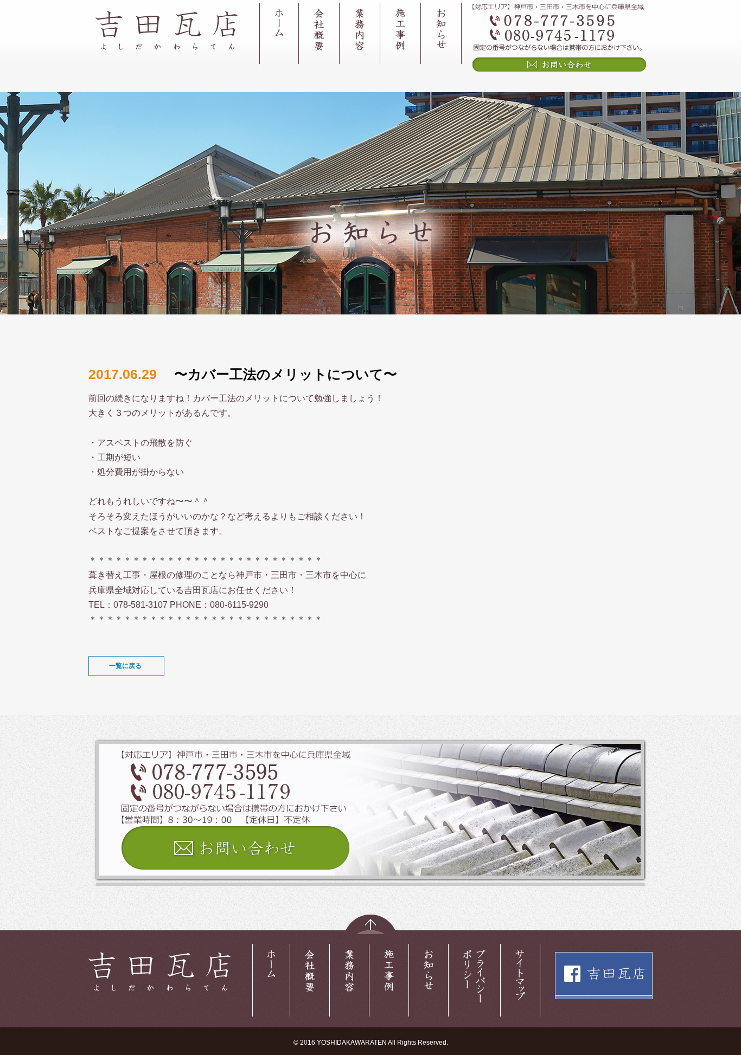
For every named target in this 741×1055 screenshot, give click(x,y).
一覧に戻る (125, 666)
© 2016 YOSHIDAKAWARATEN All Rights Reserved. (370, 1042)
